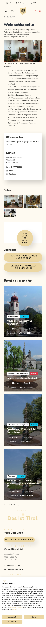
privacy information (16, 607)
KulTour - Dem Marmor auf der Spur (24, 257)
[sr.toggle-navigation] (7, 11)
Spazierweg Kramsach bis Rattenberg (24, 267)
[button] (6, 581)
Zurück (10, 17)
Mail (11, 170)
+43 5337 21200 (13, 565)
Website (12, 174)
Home (6, 505)
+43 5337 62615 (15, 167)
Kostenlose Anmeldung (21, 539)
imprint (14, 609)
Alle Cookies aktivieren (24, 238)
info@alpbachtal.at (16, 569)
